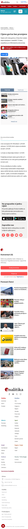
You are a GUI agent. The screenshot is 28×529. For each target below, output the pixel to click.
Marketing (3, 425)
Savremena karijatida (7, 471)
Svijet (16, 450)
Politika (9, 6)
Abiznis (11, 27)
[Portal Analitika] (5, 2)
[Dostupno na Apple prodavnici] (8, 218)
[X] (12, 235)
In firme (16, 459)
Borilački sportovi (19, 438)
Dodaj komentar (14, 268)
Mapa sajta (4, 505)
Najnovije (3, 6)
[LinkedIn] (20, 235)
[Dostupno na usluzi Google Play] (20, 218)
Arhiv (3, 494)
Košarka (17, 425)
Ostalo (16, 441)
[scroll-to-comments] (20, 11)
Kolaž (3, 445)
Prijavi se (14, 274)
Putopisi (17, 416)
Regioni (16, 408)
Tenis (16, 436)
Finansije (3, 423)
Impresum (4, 492)
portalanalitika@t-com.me (10, 485)
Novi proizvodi (18, 462)
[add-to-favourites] (26, 11)
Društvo (15, 6)
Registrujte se (20, 276)
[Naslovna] (3, 526)
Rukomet (17, 428)
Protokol (3, 406)
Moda (2, 453)
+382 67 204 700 (8, 482)
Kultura (3, 457)
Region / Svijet (19, 445)
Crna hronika (22, 6)
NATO (2, 403)
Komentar (3, 401)
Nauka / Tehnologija (21, 457)
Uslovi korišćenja (6, 502)
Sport (16, 420)
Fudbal (16, 423)
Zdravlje (17, 411)
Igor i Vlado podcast (6, 514)
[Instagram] (7, 235)
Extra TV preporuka (6, 517)
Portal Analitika (4, 27)
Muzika (3, 462)
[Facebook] (3, 235)
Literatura (3, 467)
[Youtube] (16, 235)
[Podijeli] (15, 11)
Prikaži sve (14, 121)
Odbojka (17, 433)
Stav (16, 401)
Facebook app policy (7, 508)
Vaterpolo (17, 431)
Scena (2, 459)
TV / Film (3, 464)
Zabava (3, 450)
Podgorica (17, 406)
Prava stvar (17, 414)
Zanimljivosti (4, 448)
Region (16, 448)
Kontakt (3, 497)
